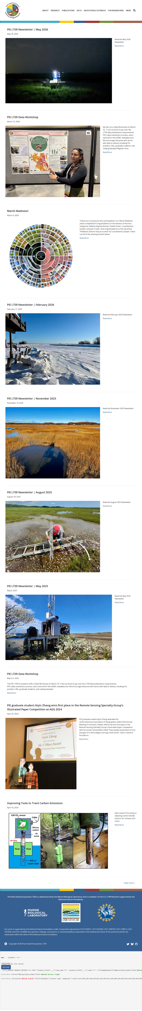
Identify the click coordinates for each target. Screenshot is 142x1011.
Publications (68, 10)
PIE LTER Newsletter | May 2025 (27, 586)
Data (79, 10)
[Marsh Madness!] (41, 255)
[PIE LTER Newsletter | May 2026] (58, 70)
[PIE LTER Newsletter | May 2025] (58, 627)
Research (55, 10)
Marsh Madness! (17, 211)
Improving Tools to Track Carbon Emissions (35, 803)
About (45, 10)
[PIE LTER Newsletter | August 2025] (52, 536)
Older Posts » (129, 883)
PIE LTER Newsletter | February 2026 (30, 304)
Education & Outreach (95, 10)
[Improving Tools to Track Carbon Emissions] (58, 840)
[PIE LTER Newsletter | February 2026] (52, 349)
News (128, 10)
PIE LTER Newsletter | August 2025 (29, 492)
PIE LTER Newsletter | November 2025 (31, 398)
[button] (135, 10)
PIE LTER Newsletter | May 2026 (27, 29)
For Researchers (116, 10)
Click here (5, 974)
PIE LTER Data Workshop (22, 117)
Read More (119, 46)
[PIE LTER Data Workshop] (52, 161)
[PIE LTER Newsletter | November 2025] (52, 442)
